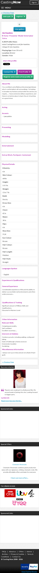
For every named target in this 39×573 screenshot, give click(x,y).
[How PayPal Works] (29, 569)
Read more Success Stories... (11, 401)
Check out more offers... (19, 478)
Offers (21, 551)
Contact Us (16, 557)
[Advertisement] (19, 424)
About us (12, 551)
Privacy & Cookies (17, 554)
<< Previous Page (7, 13)
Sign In (34, 2)
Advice (29, 551)
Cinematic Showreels (19, 464)
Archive (5, 554)
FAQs (4, 551)
